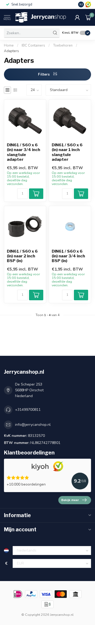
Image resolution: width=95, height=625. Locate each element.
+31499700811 (28, 409)
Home (9, 45)
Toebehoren (63, 45)
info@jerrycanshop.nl (33, 424)
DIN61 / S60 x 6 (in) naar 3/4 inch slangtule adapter (23, 152)
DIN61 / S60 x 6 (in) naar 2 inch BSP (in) (22, 256)
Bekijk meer (70, 500)
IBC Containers (33, 45)
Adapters (11, 51)
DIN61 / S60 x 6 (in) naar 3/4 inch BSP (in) (68, 256)
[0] (88, 17)
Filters (44, 74)
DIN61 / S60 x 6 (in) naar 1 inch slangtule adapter (67, 152)
